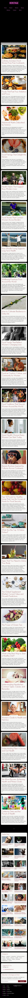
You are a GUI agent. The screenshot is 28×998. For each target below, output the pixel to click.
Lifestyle (8, 956)
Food (21, 957)
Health (16, 957)
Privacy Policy (9, 991)
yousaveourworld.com (9, 969)
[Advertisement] (14, 27)
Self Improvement (20, 956)
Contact (8, 987)
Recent (10, 7)
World (13, 959)
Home (5, 7)
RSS (8, 995)
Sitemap (8, 989)
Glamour (8, 10)
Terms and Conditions (10, 993)
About (20, 10)
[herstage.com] (14, 3)
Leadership (13, 956)
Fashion (14, 10)
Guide (4, 957)
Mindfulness (5, 960)
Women (16, 7)
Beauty (22, 7)
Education (18, 959)
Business (9, 959)
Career (10, 960)
